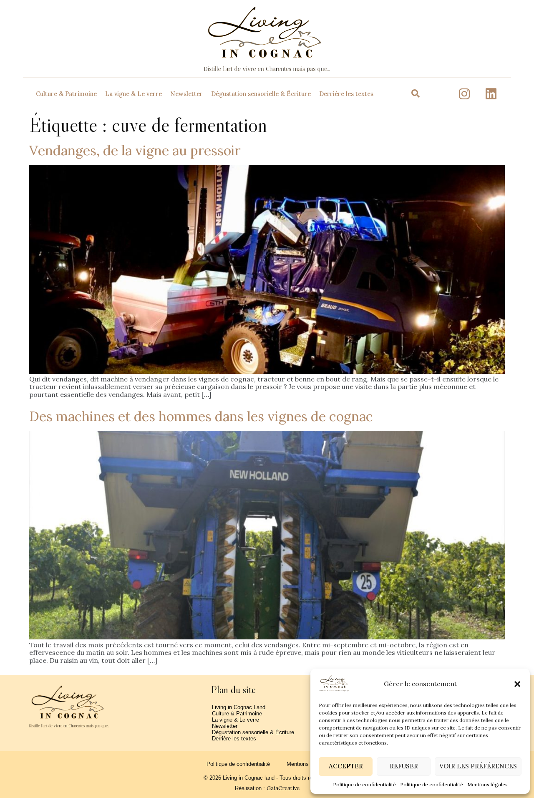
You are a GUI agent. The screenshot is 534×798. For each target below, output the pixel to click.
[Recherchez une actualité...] (415, 94)
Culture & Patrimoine (66, 94)
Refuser (404, 766)
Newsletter (186, 94)
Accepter (346, 766)
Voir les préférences (478, 766)
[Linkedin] (491, 94)
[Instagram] (464, 94)
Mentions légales (487, 784)
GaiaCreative (283, 788)
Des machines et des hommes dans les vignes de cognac (201, 416)
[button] (517, 684)
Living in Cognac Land (238, 707)
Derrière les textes (346, 94)
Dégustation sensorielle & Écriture (261, 94)
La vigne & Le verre (133, 94)
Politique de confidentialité (364, 784)
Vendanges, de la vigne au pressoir (135, 150)
